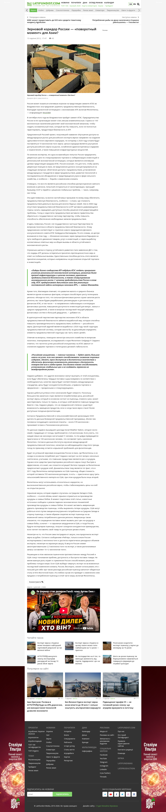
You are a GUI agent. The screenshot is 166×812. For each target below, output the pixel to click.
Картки (67, 757)
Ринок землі (88, 10)
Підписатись (62, 794)
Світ (48, 735)
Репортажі (68, 760)
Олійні (41, 10)
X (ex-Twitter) (105, 773)
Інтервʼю (39, 698)
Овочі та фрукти (128, 10)
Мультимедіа (89, 747)
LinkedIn (103, 769)
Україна (49, 731)
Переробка (76, 10)
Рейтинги (68, 742)
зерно (29, 587)
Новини (50, 727)
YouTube (103, 758)
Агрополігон (33, 737)
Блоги (75, 698)
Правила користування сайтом (123, 743)
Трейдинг (32, 767)
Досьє (84, 735)
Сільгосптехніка (62, 10)
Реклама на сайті (107, 735)
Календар (86, 731)
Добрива (49, 10)
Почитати (69, 727)
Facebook (103, 755)
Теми (31, 756)
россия (37, 587)
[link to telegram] (104, 794)
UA (130, 4)
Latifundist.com (126, 727)
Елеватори (100, 10)
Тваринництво (113, 10)
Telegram (103, 762)
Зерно (33, 10)
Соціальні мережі (105, 749)
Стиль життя (69, 749)
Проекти (33, 727)
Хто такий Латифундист (123, 736)
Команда (121, 753)
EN (134, 4)
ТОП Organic (33, 751)
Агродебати (69, 753)
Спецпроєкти (69, 739)
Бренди (85, 742)
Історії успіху (69, 746)
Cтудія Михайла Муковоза (107, 806)
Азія (44, 587)
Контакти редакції (125, 749)
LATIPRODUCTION (126, 768)
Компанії (85, 739)
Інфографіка (87, 751)
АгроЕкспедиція (35, 741)
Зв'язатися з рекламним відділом (105, 741)
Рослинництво (34, 759)
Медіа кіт (104, 731)
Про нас (121, 731)
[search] (138, 4)
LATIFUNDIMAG (125, 763)
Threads (103, 777)
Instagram (104, 766)
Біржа (121, 758)
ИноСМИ (47, 112)
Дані (84, 727)
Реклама (104, 727)
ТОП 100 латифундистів (34, 746)
